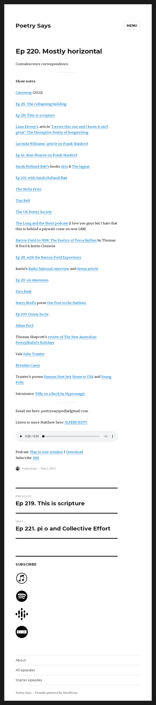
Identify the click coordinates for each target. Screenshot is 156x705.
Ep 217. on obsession (32, 280)
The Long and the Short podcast (42, 223)
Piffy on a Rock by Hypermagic (60, 394)
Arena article (87, 269)
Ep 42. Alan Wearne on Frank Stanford (46, 155)
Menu (132, 26)
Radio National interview (48, 269)
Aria (64, 166)
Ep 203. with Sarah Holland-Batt (41, 178)
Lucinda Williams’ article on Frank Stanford (52, 144)
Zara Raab (23, 291)
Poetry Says (33, 25)
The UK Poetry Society (34, 212)
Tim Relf (23, 200)
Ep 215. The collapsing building (41, 104)
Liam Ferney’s (27, 127)
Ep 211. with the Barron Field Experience (48, 257)
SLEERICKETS (76, 422)
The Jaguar (81, 166)
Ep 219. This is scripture (35, 115)
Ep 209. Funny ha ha (32, 314)
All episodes (25, 670)
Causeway (24, 93)
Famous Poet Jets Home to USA (68, 377)
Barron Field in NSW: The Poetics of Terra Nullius (56, 240)
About (21, 660)
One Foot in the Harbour (66, 303)
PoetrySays (29, 468)
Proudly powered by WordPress (56, 693)
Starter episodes (29, 680)
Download (74, 452)
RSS (36, 458)
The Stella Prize (28, 189)
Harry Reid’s (26, 303)
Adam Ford (24, 325)
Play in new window (46, 452)
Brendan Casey (28, 365)
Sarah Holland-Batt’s (32, 166)
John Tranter (34, 354)
